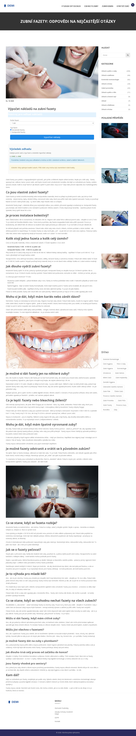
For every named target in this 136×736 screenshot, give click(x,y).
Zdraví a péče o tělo (108, 92)
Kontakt (57, 721)
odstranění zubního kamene (113, 387)
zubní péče (121, 400)
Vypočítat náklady (52, 137)
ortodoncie (107, 373)
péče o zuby (121, 364)
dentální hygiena (109, 382)
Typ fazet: (14, 128)
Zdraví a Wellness (107, 105)
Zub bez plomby (91, 6)
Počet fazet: (14, 120)
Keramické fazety (18, 130)
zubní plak (106, 391)
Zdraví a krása (106, 84)
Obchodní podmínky (62, 708)
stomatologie (121, 368)
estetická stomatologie (111, 359)
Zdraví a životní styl (108, 97)
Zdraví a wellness (107, 75)
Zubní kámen (107, 6)
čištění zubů (118, 391)
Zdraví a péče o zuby (109, 71)
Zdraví (103, 101)
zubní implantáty (121, 378)
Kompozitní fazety (18, 132)
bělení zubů (107, 378)
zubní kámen (119, 373)
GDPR (57, 718)
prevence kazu (121, 405)
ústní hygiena (108, 364)
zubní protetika (108, 400)
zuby (115, 410)
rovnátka (106, 410)
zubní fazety (107, 405)
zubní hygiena (108, 368)
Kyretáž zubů (123, 6)
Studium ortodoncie (71, 6)
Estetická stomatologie (110, 80)
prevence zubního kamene (112, 396)
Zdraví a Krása (106, 109)
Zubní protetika (107, 88)
